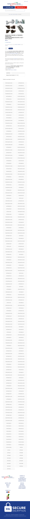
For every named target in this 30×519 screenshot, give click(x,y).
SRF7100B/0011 (21, 286)
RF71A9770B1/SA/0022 (9, 412)
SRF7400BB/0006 (21, 179)
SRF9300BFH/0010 (8, 257)
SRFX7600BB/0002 (21, 120)
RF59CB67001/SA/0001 (9, 109)
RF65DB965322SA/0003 (21, 139)
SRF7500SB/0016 (21, 369)
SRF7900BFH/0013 (21, 318)
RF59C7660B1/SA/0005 (21, 168)
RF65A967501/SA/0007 (21, 190)
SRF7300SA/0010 (21, 265)
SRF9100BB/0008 (8, 206)
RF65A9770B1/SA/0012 (21, 313)
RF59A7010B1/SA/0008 (21, 211)
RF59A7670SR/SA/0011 (21, 278)
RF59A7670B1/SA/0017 (9, 372)
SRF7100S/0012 (9, 302)
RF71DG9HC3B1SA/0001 (8, 112)
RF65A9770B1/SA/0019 (21, 396)
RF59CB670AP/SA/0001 (21, 109)
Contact (8, 485)
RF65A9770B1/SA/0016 (21, 361)
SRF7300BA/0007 (8, 190)
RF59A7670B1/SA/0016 (9, 361)
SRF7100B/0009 (21, 235)
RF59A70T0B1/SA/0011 (9, 278)
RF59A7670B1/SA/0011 (21, 281)
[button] (23, 19)
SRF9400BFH (21, 460)
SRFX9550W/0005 (8, 171)
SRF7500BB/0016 (8, 364)
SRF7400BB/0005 (8, 163)
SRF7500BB (8, 455)
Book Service (21, 7)
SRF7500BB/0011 (9, 289)
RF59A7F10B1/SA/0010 (9, 262)
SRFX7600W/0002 (21, 128)
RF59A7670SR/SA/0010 (21, 257)
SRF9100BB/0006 (8, 176)
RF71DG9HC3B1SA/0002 (8, 128)
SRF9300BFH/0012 (21, 310)
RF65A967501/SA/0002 (21, 131)
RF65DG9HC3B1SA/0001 (21, 104)
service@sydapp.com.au (22, 478)
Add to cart (10, 48)
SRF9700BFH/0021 (21, 407)
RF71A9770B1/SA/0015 (21, 356)
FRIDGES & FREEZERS (15, 14)
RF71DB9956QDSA (21, 444)
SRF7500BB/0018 (8, 385)
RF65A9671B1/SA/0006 (9, 179)
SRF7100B (21, 447)
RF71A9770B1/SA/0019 (21, 399)
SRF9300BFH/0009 (21, 246)
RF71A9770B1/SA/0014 (9, 340)
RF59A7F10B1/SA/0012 (9, 297)
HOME (9, 14)
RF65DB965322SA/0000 (8, 93)
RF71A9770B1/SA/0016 (21, 364)
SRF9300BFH (9, 460)
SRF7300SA (8, 452)
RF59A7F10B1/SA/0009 (21, 230)
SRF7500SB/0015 (21, 348)
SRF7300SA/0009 (21, 243)
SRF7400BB (21, 452)
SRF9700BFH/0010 (8, 273)
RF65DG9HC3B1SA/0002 (21, 123)
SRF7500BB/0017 (21, 372)
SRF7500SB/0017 (21, 377)
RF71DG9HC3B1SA (8, 447)
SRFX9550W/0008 (21, 219)
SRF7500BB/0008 (21, 222)
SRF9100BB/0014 (8, 337)
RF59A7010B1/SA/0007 (21, 203)
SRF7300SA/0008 (8, 214)
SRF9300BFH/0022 (21, 415)
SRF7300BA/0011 (8, 294)
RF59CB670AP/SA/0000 (8, 88)
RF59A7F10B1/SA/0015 (9, 353)
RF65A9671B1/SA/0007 (9, 187)
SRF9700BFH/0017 (8, 380)
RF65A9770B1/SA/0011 (21, 289)
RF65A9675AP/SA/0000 (8, 101)
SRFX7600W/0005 (8, 168)
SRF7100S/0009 (9, 246)
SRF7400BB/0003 (21, 144)
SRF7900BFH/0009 (9, 235)
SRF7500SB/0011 (9, 286)
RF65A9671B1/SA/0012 (9, 313)
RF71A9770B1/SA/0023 (9, 420)
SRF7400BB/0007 (21, 187)
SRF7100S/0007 (21, 198)
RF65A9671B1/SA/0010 (21, 262)
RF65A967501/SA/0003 (9, 139)
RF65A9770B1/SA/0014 (21, 345)
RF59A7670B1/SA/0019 (9, 396)
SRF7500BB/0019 (8, 399)
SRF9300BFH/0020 (9, 404)
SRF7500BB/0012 (8, 310)
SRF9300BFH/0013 (8, 329)
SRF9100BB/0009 (21, 238)
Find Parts (22, 484)
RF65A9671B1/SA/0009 (9, 230)
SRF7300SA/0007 (8, 198)
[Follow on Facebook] (7, 492)
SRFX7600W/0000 (21, 93)
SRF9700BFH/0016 (8, 369)
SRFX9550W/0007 (21, 195)
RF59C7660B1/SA (21, 431)
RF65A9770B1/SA (21, 439)
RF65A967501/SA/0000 (9, 85)
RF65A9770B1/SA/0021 (9, 407)
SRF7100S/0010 (21, 273)
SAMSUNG (11, 14)
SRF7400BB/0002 (8, 131)
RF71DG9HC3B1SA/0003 (8, 144)
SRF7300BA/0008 (21, 214)
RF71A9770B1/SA (9, 444)
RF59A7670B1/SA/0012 (21, 305)
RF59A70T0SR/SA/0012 (21, 297)
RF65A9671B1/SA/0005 (21, 171)
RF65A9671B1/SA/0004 (21, 152)
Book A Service (22, 485)
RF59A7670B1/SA (8, 428)
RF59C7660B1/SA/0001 (21, 101)
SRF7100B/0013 (9, 332)
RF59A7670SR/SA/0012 (9, 305)
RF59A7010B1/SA (8, 423)
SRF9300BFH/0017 (8, 377)
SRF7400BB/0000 (21, 85)
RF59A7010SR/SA (21, 423)
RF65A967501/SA (21, 436)
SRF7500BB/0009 (21, 227)
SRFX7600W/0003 (8, 136)
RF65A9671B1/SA (8, 436)
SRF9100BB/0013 (21, 332)
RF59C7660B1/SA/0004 (8, 155)
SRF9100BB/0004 (8, 160)
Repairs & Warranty (22, 488)
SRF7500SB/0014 (21, 337)
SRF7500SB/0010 (8, 265)
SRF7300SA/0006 (21, 176)
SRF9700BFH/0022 (8, 415)
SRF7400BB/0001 (8, 104)
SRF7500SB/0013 (21, 329)
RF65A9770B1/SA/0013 (9, 318)
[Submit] (6, 10)
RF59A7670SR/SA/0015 (9, 348)
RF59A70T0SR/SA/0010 (9, 270)
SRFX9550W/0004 (8, 152)
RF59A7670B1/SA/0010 (21, 270)
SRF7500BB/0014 (8, 345)
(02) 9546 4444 (9, 7)
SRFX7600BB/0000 (9, 96)
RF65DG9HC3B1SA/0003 (21, 147)
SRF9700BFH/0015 (21, 353)
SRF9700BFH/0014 (21, 340)
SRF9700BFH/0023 (21, 420)
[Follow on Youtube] (8, 492)
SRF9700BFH (9, 463)
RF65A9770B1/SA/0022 (21, 412)
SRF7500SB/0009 (8, 227)
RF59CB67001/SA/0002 (9, 123)
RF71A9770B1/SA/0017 (21, 380)
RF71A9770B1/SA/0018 (21, 388)
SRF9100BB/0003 (8, 147)
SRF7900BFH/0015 (8, 356)
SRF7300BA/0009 (8, 243)
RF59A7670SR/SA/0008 (8, 222)
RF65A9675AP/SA (8, 439)
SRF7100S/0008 (9, 211)
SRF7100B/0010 (21, 254)
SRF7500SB (21, 455)
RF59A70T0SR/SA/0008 (21, 206)
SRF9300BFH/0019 (21, 393)
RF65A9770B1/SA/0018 (9, 388)
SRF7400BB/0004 (21, 155)
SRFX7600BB (21, 463)
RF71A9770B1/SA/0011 (9, 281)
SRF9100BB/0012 (21, 302)
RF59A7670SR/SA (21, 428)
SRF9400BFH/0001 (21, 112)
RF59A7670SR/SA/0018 (21, 385)
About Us (8, 484)
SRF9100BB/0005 (21, 163)
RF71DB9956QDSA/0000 (21, 88)
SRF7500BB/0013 (21, 326)
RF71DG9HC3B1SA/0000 (21, 96)
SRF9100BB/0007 (8, 195)
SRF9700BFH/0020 (21, 404)
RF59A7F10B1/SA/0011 (21, 294)
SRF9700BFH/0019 (8, 393)
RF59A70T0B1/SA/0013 (9, 326)
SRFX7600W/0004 (21, 160)
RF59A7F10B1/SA (8, 431)
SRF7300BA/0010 (8, 254)
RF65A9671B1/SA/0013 (21, 321)
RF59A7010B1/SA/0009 (9, 238)
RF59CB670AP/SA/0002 (8, 120)
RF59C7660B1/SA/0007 (9, 203)
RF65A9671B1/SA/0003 (21, 136)
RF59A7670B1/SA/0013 (9, 321)
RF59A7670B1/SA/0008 (9, 219)
